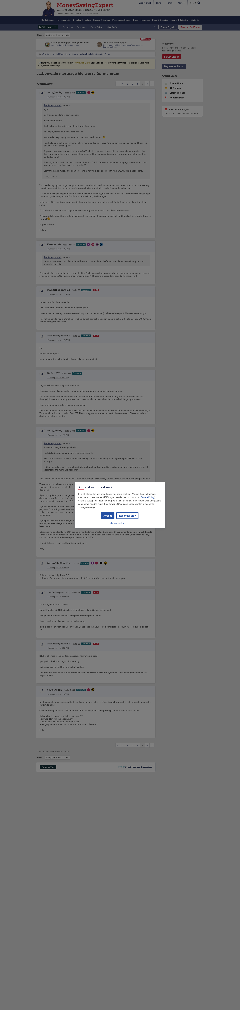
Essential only (127, 515)
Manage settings (118, 522)
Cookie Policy (147, 497)
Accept (107, 515)
